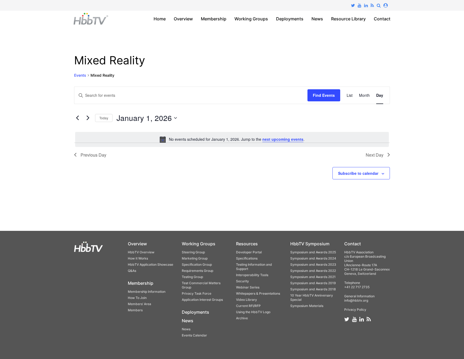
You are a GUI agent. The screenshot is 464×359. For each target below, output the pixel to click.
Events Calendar (194, 335)
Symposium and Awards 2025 (313, 252)
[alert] (232, 139)
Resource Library (348, 18)
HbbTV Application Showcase (150, 264)
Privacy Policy (355, 310)
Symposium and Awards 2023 (313, 264)
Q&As (132, 271)
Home (160, 18)
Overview (183, 18)
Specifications (247, 258)
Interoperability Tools (252, 275)
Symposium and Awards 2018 (313, 289)
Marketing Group (195, 258)
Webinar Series (247, 287)
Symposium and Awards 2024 (313, 258)
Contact (382, 18)
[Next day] (88, 118)
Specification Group (197, 264)
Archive (242, 318)
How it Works (138, 258)
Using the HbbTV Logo (253, 312)
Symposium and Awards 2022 (313, 271)
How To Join (137, 298)
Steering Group (193, 252)
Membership (213, 18)
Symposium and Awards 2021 (313, 277)
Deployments (289, 18)
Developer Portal (249, 252)
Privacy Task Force (196, 293)
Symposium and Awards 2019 (313, 283)
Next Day (374, 155)
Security (242, 281)
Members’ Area (139, 304)
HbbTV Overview (141, 252)
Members (135, 310)
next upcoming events (282, 139)
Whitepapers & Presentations (258, 293)
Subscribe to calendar (358, 173)
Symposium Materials (306, 306)
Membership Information (146, 292)
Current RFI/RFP (248, 306)
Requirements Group (197, 271)
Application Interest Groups (202, 300)
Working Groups (251, 18)
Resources (247, 243)
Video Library (246, 300)
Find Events (324, 95)
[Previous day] (77, 118)
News (317, 18)
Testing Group (192, 277)
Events (80, 75)
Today (103, 118)
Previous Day (93, 155)
